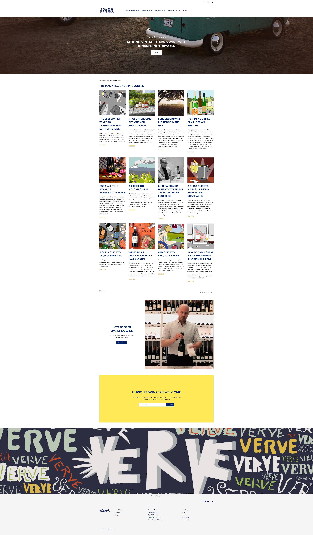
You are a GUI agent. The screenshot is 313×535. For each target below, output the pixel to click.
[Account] (208, 2)
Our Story (185, 510)
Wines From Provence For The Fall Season (140, 255)
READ (156, 52)
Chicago (116, 515)
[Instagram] (210, 501)
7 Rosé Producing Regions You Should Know (140, 122)
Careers (184, 515)
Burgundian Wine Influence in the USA (169, 122)
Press (183, 512)
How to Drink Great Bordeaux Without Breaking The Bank (200, 255)
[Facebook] (208, 501)
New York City (118, 510)
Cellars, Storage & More (154, 520)
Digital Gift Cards (153, 515)
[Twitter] (205, 501)
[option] (156, 45)
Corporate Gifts (152, 510)
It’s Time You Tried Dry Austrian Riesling (198, 122)
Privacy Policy (186, 517)
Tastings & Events (153, 512)
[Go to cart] (212, 2)
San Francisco (118, 512)
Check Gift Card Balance (155, 517)
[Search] (204, 2)
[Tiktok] (213, 501)
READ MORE (121, 342)
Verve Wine (112, 529)
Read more (102, 145)
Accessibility (186, 520)
